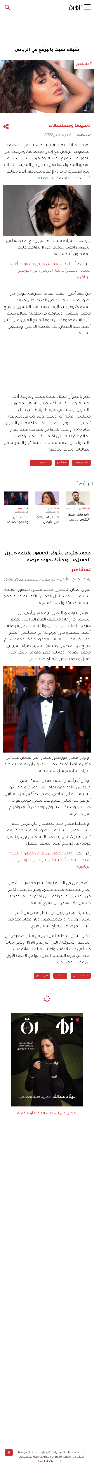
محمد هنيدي (81, 975)
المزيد (35, 1461)
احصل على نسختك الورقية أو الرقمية (47, 1113)
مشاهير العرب (40, 462)
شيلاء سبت (81, 462)
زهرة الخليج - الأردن (75, 580)
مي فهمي (83, 135)
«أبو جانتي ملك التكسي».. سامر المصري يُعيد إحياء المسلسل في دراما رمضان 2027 (78, 518)
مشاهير (62, 462)
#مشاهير (84, 508)
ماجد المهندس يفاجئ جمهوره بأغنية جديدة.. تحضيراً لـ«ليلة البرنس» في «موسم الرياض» (50, 271)
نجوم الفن (42, 975)
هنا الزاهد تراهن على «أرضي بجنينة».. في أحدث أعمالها (48, 520)
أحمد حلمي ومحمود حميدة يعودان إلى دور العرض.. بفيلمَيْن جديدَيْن (17, 520)
